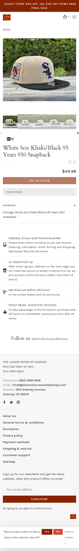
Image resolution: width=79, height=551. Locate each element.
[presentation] (10, 121)
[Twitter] (11, 402)
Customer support (16, 455)
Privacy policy (13, 435)
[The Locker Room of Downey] (73, 516)
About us (9, 416)
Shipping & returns (17, 448)
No (58, 531)
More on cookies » (69, 537)
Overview (9, 205)
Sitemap (9, 461)
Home (6, 29)
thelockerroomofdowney (49, 339)
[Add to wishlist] (70, 162)
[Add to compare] (74, 162)
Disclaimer (11, 429)
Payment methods (16, 442)
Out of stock (39, 180)
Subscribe (39, 499)
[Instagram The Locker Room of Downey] (18, 402)
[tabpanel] (39, 69)
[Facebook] (4, 402)
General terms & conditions (23, 422)
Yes (46, 531)
